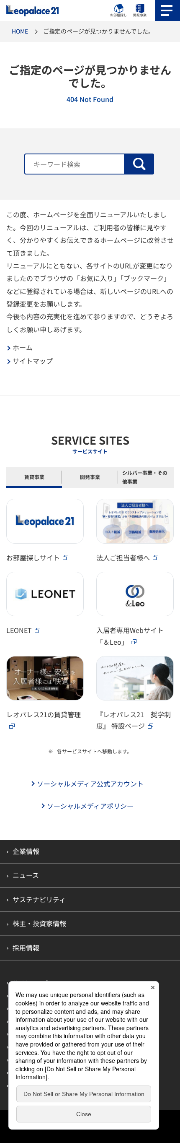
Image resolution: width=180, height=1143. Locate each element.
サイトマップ (33, 361)
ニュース (26, 875)
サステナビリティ (39, 899)
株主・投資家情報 (39, 923)
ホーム (23, 347)
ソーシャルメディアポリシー (90, 806)
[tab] (34, 477)
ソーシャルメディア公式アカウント (90, 783)
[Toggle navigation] (167, 10)
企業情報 (26, 851)
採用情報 (26, 948)
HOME (20, 31)
